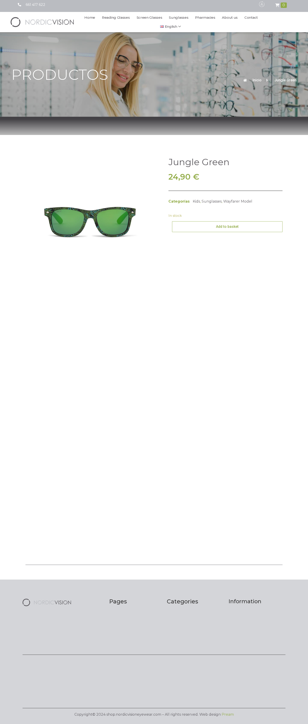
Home (89, 17)
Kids (196, 201)
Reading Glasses (116, 17)
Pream (228, 714)
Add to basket (227, 226)
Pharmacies (205, 17)
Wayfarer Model (237, 201)
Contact (251, 17)
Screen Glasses (149, 17)
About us (230, 17)
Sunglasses (178, 17)
